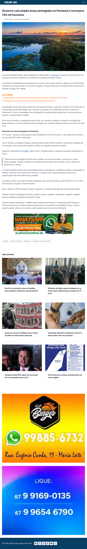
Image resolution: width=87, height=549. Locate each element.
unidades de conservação (41, 241)
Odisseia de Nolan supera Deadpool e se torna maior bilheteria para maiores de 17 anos (65, 290)
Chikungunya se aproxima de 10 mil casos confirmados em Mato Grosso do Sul (29, 101)
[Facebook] (36, 543)
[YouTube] (51, 543)
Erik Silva (10, 19)
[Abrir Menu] (83, 2)
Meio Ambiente (16, 241)
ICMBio (26, 151)
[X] (39, 543)
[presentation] (22, 271)
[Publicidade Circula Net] (43, 534)
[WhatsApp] (55, 543)
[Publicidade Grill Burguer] (43, 462)
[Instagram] (43, 543)
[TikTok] (47, 543)
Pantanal (55, 75)
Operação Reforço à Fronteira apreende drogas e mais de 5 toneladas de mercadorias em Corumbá (35, 98)
